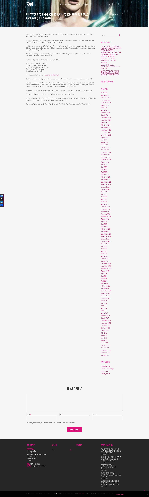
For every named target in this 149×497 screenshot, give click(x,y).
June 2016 (104, 335)
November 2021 (106, 184)
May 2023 (104, 140)
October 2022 (105, 157)
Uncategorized (105, 374)
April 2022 (104, 172)
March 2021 (104, 204)
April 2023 (104, 142)
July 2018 (104, 273)
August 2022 (105, 162)
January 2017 (105, 318)
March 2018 (104, 283)
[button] (122, 4)
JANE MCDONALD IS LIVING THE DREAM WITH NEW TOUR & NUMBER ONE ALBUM (111, 54)
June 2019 (104, 249)
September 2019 (106, 241)
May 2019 (104, 251)
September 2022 (106, 160)
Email (61, 414)
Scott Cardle (105, 371)
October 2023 (105, 132)
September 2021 (106, 189)
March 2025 (104, 110)
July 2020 (104, 221)
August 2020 (105, 219)
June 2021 (104, 197)
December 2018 (106, 264)
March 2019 (104, 256)
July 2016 (104, 333)
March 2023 (104, 145)
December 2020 (106, 209)
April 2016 (104, 340)
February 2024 (105, 125)
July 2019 (104, 246)
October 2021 (105, 187)
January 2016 (105, 348)
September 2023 (106, 135)
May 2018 (104, 278)
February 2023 (105, 147)
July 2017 (104, 303)
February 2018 (105, 286)
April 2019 (104, 254)
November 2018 (106, 266)
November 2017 (106, 293)
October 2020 (105, 214)
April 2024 (104, 122)
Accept (118, 494)
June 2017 (104, 306)
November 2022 (106, 155)
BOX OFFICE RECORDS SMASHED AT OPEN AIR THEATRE (108, 60)
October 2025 (105, 100)
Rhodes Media (31, 22)
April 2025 (104, 108)
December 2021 (106, 182)
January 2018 (105, 288)
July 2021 (104, 194)
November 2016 (106, 323)
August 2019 (105, 244)
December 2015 (106, 350)
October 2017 (105, 296)
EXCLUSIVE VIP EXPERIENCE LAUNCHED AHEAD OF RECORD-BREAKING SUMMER (111, 48)
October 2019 (105, 239)
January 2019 (105, 261)
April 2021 (104, 202)
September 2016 (106, 328)
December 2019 (106, 234)
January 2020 (105, 231)
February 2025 (105, 113)
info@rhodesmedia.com (39, 466)
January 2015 (105, 355)
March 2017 (104, 313)
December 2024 (106, 118)
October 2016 (105, 325)
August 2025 (105, 105)
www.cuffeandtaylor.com (52, 75)
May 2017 (104, 308)
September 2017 (106, 298)
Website (94, 414)
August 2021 (105, 192)
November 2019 (106, 236)
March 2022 (104, 174)
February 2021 (105, 207)
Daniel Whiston (105, 366)
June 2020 (104, 224)
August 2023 (105, 137)
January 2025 (105, 115)
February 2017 (105, 316)
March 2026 (104, 95)
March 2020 (104, 226)
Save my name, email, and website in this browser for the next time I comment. (51, 422)
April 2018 (104, 281)
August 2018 (105, 271)
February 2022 (105, 177)
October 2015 (105, 353)
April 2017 (104, 311)
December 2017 (106, 291)
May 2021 (104, 199)
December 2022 (106, 152)
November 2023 (106, 130)
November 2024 (106, 120)
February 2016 (105, 345)
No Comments (116, 14)
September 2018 (106, 269)
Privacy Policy (81, 493)
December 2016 (106, 320)
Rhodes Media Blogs (54, 22)
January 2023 (105, 150)
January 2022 (105, 179)
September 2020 (106, 217)
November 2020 (106, 212)
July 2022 (104, 165)
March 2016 (104, 343)
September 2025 (106, 103)
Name (28, 414)
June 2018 (104, 276)
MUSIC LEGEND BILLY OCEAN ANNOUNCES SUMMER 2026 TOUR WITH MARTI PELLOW (110, 73)
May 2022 (104, 169)
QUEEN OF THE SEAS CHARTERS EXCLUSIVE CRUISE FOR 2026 (111, 67)
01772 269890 (35, 464)
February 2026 (105, 98)
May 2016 (104, 338)
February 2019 (105, 259)
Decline (122, 494)
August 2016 (105, 330)
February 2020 (105, 229)
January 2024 (105, 127)
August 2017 (105, 301)
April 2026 (104, 93)
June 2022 (104, 167)
